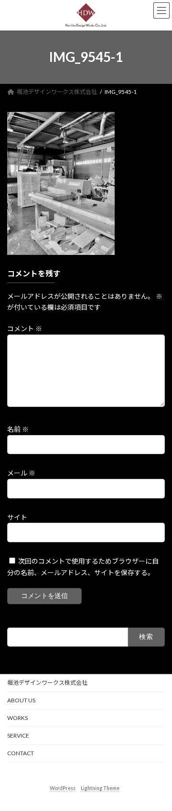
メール (21, 473)
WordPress (62, 788)
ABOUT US (21, 700)
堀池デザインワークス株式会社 (47, 682)
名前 (18, 429)
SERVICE (18, 735)
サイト (17, 517)
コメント (24, 328)
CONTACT (20, 753)
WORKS (17, 717)
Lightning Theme (100, 788)
